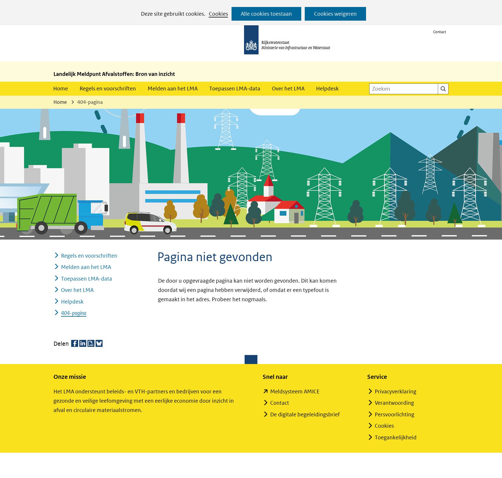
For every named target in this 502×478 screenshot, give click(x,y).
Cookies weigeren (335, 13)
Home (60, 88)
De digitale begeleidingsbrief (305, 414)
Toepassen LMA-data (234, 88)
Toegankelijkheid (396, 437)
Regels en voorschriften (108, 88)
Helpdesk (327, 88)
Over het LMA (288, 88)
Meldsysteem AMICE (295, 391)
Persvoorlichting (394, 414)
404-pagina (73, 313)
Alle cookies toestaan (266, 13)
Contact (439, 31)
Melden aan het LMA (173, 88)
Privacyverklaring (395, 391)
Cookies (218, 13)
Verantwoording (394, 402)
